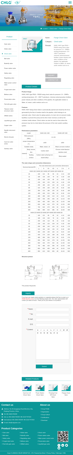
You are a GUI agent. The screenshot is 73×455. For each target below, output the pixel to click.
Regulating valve (9, 78)
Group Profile (44, 409)
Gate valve (7, 44)
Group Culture (45, 414)
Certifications (44, 417)
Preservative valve (9, 99)
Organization (44, 412)
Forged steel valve (9, 89)
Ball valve (7, 58)
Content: (29, 329)
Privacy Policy (51, 453)
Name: (30, 309)
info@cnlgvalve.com (27, 299)
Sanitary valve (8, 148)
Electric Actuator (9, 137)
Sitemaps (59, 453)
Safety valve (8, 73)
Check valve (53, 28)
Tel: (31, 314)
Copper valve (8, 125)
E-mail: (30, 319)
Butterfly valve (8, 63)
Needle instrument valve (9, 131)
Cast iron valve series (8, 143)
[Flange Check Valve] (32, 44)
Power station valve (10, 68)
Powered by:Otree (39, 453)
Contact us (53, 80)
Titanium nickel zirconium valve (8, 110)
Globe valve (7, 49)
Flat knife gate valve (10, 104)
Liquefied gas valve (10, 120)
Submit (44, 366)
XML (64, 453)
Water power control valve (10, 83)
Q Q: (31, 324)
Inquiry (51, 75)
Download (43, 420)
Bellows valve (8, 94)
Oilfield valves (8, 115)
